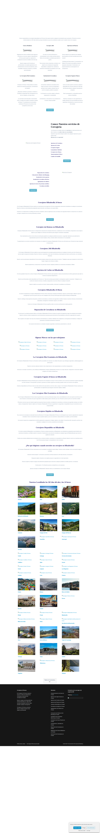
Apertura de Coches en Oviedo (57, 700)
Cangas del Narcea (66, 532)
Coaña (19, 556)
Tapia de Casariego (66, 640)
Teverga (20, 656)
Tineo (41, 656)
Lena (41, 575)
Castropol (64, 539)
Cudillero (20, 562)
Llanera (63, 575)
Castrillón (42, 539)
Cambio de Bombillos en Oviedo (58, 704)
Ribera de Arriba (21, 621)
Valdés (63, 656)
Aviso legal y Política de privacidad (33, 743)
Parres (63, 598)
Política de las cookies (81, 830)
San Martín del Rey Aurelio (68, 623)
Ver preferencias (91, 827)
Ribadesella (64, 615)
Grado (19, 568)
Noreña (19, 608)
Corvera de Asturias (66, 556)
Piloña (19, 615)
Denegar (84, 827)
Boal (63, 516)
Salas (41, 621)
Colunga (42, 556)
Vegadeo (20, 673)
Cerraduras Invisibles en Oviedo (58, 706)
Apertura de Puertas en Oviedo (57, 702)
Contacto (76, 2)
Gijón (41, 562)
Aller (41, 499)
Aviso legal (88, 830)
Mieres (41, 592)
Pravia (41, 615)
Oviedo (52, 2)
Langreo (42, 568)
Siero (19, 640)
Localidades (59, 2)
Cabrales (20, 532)
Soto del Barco (43, 640)
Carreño (20, 549)
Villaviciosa (42, 663)
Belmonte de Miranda (23, 516)
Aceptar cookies (77, 827)
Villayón (64, 673)
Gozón (63, 562)
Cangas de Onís (43, 532)
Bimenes (42, 516)
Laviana (20, 575)
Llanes (19, 592)
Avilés (63, 499)
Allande (20, 499)
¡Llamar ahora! (50, 109)
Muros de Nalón (66, 592)
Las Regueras (65, 568)
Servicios (68, 2)
